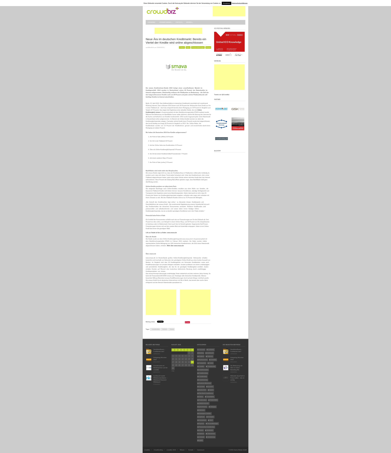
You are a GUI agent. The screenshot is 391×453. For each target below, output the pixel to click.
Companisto (202, 363)
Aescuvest (202, 349)
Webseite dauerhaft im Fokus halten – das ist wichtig (237, 378)
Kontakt (190, 450)
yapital (201, 440)
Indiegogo (213, 406)
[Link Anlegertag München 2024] (149, 359)
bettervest (210, 356)
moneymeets (202, 420)
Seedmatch (210, 430)
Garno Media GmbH (240, 450)
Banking (201, 353)
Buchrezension (203, 359)
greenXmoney (203, 406)
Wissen (189, 22)
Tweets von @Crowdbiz (221, 94)
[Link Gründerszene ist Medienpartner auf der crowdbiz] (149, 367)
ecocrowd (201, 386)
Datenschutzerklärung (239, 3)
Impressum (200, 450)
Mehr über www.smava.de (175, 245)
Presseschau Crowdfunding (206, 427)
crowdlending (155, 329)
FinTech (165, 329)
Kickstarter (211, 417)
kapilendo (201, 417)
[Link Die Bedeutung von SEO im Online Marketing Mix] (226, 367)
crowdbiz (151, 22)
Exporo (211, 390)
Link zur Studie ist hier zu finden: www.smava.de (161, 232)
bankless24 (210, 353)
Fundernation (202, 400)
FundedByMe (210, 396)
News (188, 47)
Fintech (179, 22)
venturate (201, 437)
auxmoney (211, 349)
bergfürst (201, 356)
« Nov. (173, 371)
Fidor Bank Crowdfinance (206, 393)
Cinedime (213, 359)
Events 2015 (202, 390)
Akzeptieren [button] (226, 3)
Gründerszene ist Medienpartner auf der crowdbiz (160, 368)
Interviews (202, 410)
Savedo (201, 430)
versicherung (211, 437)
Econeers (210, 386)
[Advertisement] (229, 11)
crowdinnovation (203, 370)
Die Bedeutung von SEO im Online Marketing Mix (236, 368)
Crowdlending (203, 376)
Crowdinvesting (203, 373)
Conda (211, 363)
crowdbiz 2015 (171, 450)
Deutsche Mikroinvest (205, 383)
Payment (201, 423)
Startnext (201, 433)
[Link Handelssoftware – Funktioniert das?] (149, 351)
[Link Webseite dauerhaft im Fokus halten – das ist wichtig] (226, 378)
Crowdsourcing (203, 380)
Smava (208, 47)
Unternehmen (211, 433)
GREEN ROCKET (204, 403)
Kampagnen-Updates (205, 413)
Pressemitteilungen (198, 47)
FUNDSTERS (213, 400)
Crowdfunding (165, 22)
